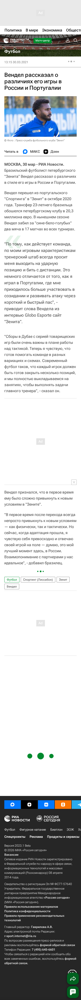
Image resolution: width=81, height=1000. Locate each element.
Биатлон (56, 830)
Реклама (36, 837)
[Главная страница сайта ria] (5, 41)
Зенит (63, 579)
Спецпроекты (14, 837)
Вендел (12, 586)
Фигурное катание (32, 830)
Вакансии (11, 854)
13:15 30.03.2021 (16, 62)
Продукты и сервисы (63, 837)
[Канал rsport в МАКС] (12, 804)
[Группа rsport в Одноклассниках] (63, 804)
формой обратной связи (57, 945)
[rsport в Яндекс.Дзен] (29, 804)
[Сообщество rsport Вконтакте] (46, 804)
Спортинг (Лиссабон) (38, 579)
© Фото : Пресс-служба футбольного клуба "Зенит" (34, 140)
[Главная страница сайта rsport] (26, 41)
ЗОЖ (70, 830)
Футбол (12, 579)
